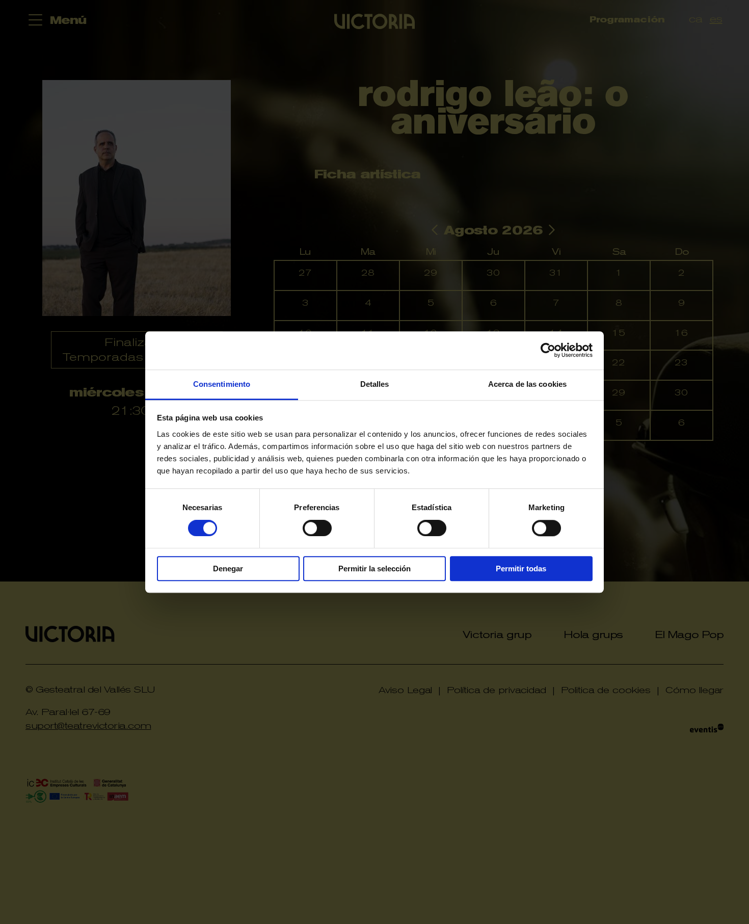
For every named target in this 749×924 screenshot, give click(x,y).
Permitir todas (521, 568)
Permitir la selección (374, 568)
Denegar (228, 568)
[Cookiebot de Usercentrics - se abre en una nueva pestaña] (548, 350)
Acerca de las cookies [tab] (527, 384)
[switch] (317, 528)
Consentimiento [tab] (221, 384)
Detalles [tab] (374, 384)
